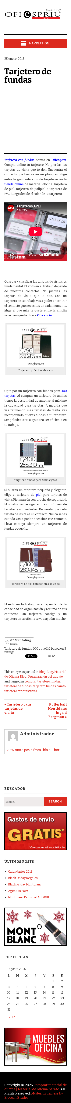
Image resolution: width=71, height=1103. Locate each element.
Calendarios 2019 (20, 871)
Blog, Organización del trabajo (41, 676)
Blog (42, 672)
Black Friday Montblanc (24, 884)
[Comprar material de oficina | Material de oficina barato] (32, 19)
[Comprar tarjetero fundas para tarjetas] (35, 475)
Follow (51, 656)
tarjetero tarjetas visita (20, 691)
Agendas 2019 (18, 891)
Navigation (39, 43)
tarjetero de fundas (18, 686)
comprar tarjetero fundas (42, 681)
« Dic (12, 1017)
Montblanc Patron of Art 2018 (28, 897)
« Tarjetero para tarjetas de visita (17, 708)
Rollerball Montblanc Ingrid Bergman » (57, 710)
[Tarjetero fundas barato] (35, 260)
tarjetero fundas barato (49, 686)
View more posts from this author (32, 750)
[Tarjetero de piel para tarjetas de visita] (35, 579)
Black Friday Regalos (23, 878)
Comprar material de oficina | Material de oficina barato (35, 1087)
